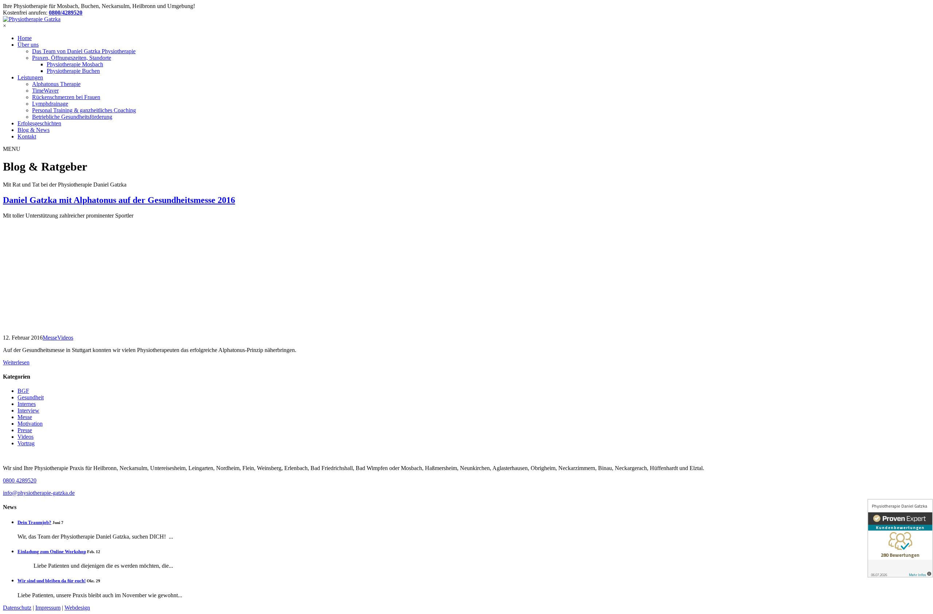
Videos (25, 437)
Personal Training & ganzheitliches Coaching (84, 110)
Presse (24, 430)
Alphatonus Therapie (56, 84)
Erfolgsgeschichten (39, 123)
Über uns (28, 45)
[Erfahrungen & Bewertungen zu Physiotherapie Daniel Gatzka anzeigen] (900, 538)
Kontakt (26, 136)
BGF (23, 391)
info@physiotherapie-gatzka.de (39, 493)
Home (24, 38)
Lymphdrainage (50, 104)
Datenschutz (17, 608)
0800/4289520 (65, 12)
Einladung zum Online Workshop (51, 551)
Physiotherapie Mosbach (75, 64)
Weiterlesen (16, 362)
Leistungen (30, 77)
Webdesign (77, 608)
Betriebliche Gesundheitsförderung (72, 117)
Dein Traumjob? (34, 522)
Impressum (47, 608)
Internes (26, 404)
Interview (28, 410)
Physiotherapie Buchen (73, 71)
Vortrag (26, 443)
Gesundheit (30, 397)
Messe (24, 417)
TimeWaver (45, 90)
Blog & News (33, 130)
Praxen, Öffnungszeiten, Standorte (71, 58)
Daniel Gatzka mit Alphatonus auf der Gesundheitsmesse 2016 (119, 200)
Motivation (30, 424)
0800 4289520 (19, 480)
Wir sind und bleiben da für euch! (51, 580)
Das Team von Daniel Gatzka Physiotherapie (84, 51)
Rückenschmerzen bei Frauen (66, 97)
